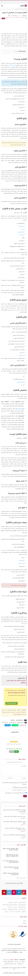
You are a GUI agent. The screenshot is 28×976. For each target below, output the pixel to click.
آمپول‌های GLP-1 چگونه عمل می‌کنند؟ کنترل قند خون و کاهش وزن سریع (14, 810)
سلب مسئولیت (20, 964)
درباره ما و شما (6, 960)
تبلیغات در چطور (13, 960)
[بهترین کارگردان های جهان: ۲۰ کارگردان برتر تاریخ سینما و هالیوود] (22, 875)
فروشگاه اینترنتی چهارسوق (12, 909)
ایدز (20, 274)
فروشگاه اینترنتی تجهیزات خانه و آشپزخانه (10, 904)
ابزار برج (6, 911)
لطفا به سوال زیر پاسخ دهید (21, 787)
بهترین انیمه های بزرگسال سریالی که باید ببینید (11, 867)
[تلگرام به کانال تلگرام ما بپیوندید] (19, 892)
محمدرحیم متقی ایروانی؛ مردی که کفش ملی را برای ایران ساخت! (14, 835)
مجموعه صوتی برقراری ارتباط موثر (16, 693)
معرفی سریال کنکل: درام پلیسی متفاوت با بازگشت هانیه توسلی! (14, 822)
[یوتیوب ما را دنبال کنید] (4, 892)
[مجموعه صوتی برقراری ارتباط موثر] (15, 690)
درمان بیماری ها (5, 722)
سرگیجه (22, 110)
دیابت (23, 229)
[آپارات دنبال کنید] (14, 892)
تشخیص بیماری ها (12, 722)
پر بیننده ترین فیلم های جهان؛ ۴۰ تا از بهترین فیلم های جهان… (10, 861)
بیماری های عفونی (20, 722)
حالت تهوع (21, 355)
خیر (11, 751)
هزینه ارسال (10, 902)
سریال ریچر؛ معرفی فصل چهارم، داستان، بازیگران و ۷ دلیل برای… (12, 855)
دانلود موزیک (4, 909)
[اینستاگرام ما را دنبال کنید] (23, 892)
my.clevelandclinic (19, 720)
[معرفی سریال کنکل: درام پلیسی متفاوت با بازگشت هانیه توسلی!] (22, 850)
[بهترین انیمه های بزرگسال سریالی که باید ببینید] (22, 868)
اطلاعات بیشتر (17, 714)
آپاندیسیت (22, 235)
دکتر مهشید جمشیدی (22, 902)
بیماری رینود (21, 226)
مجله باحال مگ (17, 911)
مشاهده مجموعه (11, 703)
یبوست (22, 385)
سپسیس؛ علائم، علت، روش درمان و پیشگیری (16, 682)
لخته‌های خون (21, 232)
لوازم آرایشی (24, 911)
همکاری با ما (22, 962)
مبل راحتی (15, 907)
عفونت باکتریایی (12, 65)
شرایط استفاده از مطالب (8, 962)
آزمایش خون (21, 409)
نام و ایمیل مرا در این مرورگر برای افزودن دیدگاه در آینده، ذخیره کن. (14, 783)
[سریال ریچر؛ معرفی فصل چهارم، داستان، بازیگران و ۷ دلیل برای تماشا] (22, 856)
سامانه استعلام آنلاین (22, 904)
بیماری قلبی (21, 560)
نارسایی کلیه (21, 563)
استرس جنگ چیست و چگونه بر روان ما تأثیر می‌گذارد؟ (14, 816)
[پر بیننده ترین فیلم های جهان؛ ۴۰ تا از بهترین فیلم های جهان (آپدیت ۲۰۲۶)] (22, 862)
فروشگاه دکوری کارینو (22, 907)
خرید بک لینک (10, 907)
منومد (24, 923)
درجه (24, 921)
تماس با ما (16, 962)
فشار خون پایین (20, 382)
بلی (16, 751)
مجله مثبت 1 (11, 911)
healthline (12, 720)
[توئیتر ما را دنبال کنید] (9, 892)
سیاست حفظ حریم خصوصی (10, 964)
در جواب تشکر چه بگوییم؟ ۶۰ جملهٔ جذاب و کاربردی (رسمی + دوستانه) (15, 828)
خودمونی (15, 902)
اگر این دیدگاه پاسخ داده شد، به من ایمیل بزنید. (15, 793)
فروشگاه (21, 960)
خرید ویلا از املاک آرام (22, 909)
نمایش (16, 51)
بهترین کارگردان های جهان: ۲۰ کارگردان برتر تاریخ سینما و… (10, 873)
